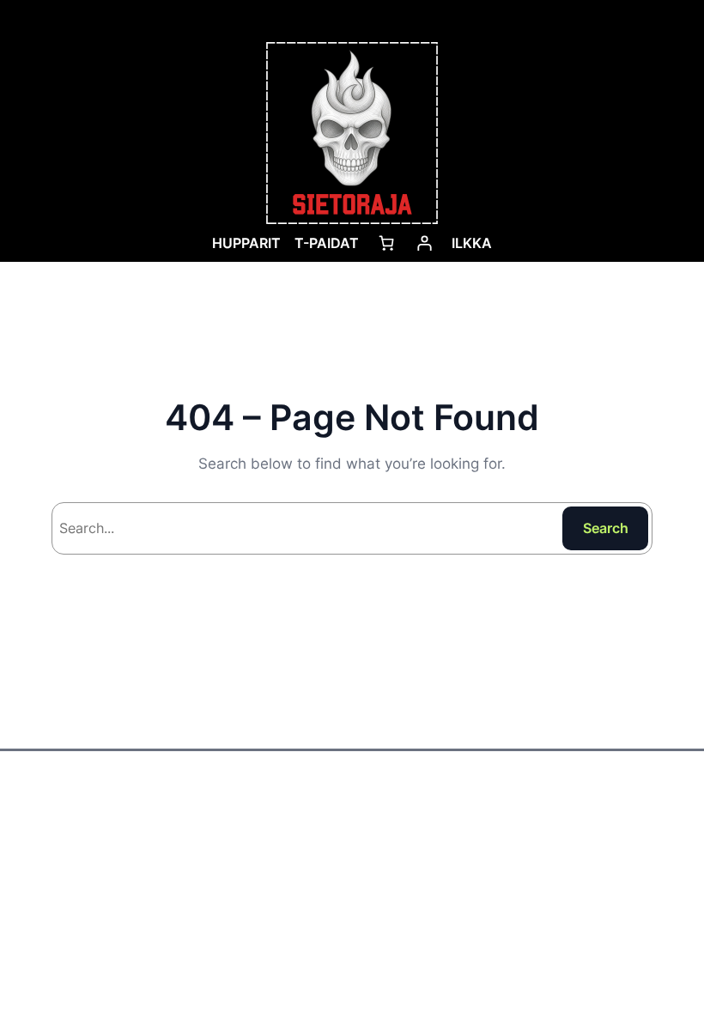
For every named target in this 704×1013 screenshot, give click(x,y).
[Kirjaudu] (424, 243)
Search (605, 528)
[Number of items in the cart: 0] (386, 243)
